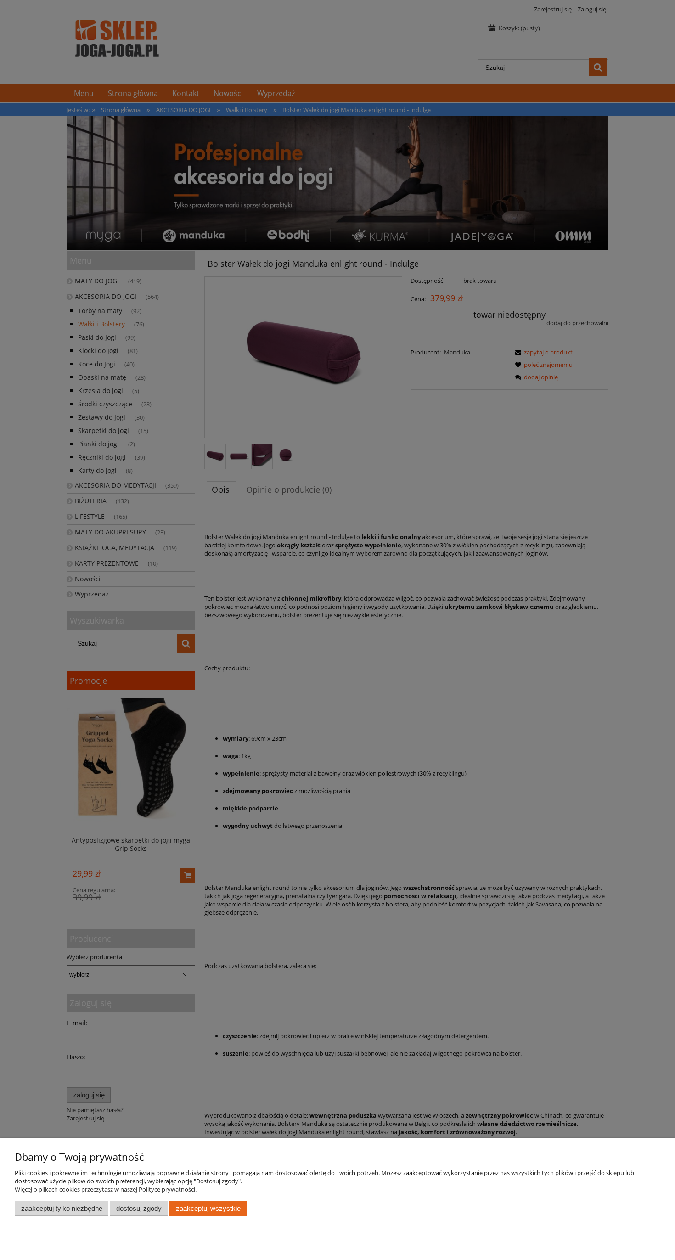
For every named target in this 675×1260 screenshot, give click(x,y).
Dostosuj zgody (139, 1208)
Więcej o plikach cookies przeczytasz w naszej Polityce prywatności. (106, 1189)
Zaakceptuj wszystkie (208, 1208)
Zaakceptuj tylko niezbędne (61, 1208)
